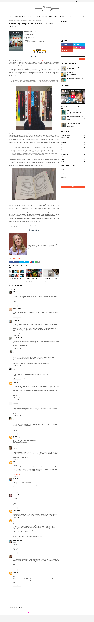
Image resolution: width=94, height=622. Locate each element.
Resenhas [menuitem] (24, 16)
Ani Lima (15, 418)
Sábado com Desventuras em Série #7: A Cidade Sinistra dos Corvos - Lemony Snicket (75, 125)
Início (10, 1)
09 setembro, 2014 (16, 573)
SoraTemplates (17, 612)
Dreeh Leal (15, 478)
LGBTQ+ (73, 147)
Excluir (19, 306)
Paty (14, 461)
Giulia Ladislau (17, 447)
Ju (13, 555)
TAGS (73, 159)
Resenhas (17, 20)
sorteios (73, 161)
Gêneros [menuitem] (30, 16)
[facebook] (76, 1)
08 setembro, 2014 (16, 480)
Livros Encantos (17, 510)
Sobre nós (78, 612)
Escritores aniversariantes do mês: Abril (75, 79)
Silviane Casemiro (17, 337)
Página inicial (11, 20)
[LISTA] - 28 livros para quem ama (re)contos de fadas (74, 73)
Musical (73, 149)
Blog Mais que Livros (17, 490)
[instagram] (81, 1)
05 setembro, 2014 (16, 292)
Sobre (14, 1)
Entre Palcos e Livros (17, 568)
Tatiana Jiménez (17, 308)
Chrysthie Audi (17, 494)
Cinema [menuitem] (50, 16)
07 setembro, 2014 (16, 437)
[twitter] (78, 1)
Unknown (11, 26)
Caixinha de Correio (73, 135)
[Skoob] (79, 50)
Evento (73, 144)
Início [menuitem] (10, 16)
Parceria (73, 152)
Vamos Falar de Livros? (24, 397)
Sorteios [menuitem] (69, 16)
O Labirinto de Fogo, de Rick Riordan (33, 279)
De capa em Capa (73, 137)
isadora (15, 436)
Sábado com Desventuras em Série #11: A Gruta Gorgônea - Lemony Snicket (76, 111)
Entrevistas (73, 142)
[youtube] (67, 50)
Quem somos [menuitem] (17, 16)
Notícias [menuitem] (55, 16)
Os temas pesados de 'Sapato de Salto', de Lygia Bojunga (76, 67)
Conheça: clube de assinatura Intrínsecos (16, 279)
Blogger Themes (29, 612)
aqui (39, 46)
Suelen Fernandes (17, 540)
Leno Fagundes (16, 351)
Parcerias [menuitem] (61, 16)
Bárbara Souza (16, 291)
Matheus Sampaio (17, 368)
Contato (18, 1)
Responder (15, 306)
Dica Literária (73, 140)
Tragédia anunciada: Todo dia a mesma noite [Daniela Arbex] (50, 279)
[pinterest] (83, 1)
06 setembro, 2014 (16, 352)
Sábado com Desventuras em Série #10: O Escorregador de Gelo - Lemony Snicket (76, 118)
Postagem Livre (73, 154)
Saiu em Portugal (73, 156)
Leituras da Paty (16, 474)
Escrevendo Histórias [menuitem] (41, 16)
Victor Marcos (16, 320)
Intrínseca (14, 258)
